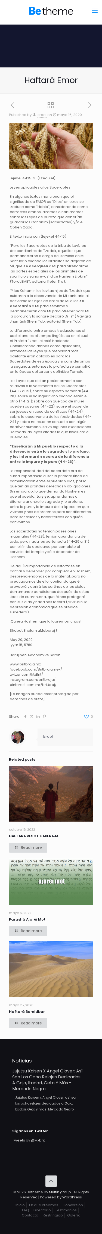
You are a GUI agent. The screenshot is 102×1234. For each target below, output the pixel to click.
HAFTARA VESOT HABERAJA (33, 836)
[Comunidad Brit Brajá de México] (51, 11)
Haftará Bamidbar (27, 1011)
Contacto (30, 1215)
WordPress (72, 1197)
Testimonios (66, 1210)
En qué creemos (43, 1205)
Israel (42, 114)
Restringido (53, 1215)
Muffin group (60, 1192)
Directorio (42, 1210)
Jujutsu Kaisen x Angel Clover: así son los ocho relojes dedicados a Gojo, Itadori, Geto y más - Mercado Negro (47, 1080)
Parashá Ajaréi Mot (27, 919)
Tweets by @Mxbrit (28, 1140)
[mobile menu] (94, 10)
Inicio (20, 1205)
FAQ (25, 1210)
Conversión (73, 1205)
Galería (74, 1215)
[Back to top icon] (51, 1181)
